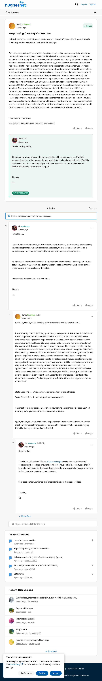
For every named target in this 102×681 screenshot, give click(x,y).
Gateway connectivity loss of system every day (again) (38, 557)
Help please (21, 629)
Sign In (92, 4)
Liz (20, 138)
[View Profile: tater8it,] (11, 621)
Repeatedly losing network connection (31, 548)
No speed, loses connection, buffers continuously (36, 565)
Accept (56, 673)
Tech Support (13, 12)
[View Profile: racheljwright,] (11, 642)
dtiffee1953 (33, 601)
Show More (26, 516)
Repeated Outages (24, 608)
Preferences (26, 673)
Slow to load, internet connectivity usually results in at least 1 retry (46, 597)
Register (84, 4)
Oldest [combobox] (93, 208)
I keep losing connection (25, 540)
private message (53, 461)
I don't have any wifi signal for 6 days (32, 640)
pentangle (29, 552)
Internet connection (25, 619)
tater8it (31, 622)
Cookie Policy (14, 664)
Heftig (19, 24)
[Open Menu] (95, 12)
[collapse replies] (6, 226)
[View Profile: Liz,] (14, 140)
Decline (42, 673)
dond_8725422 (31, 560)
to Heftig (41, 443)
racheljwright (34, 643)
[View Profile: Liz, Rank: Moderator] (14, 228)
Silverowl (29, 577)
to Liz (23, 138)
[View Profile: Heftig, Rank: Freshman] (12, 26)
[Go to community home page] (16, 4)
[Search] (76, 4)
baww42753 (30, 569)
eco (29, 612)
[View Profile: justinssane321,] (11, 631)
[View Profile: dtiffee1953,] (11, 599)
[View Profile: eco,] (11, 610)
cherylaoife (29, 543)
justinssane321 (35, 633)
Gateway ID (19, 574)
